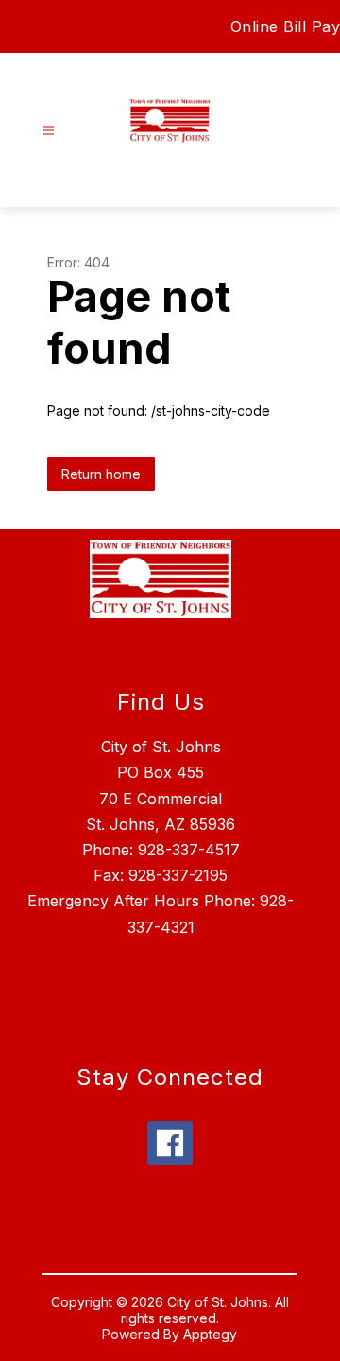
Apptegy (210, 1334)
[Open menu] (49, 131)
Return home (101, 474)
